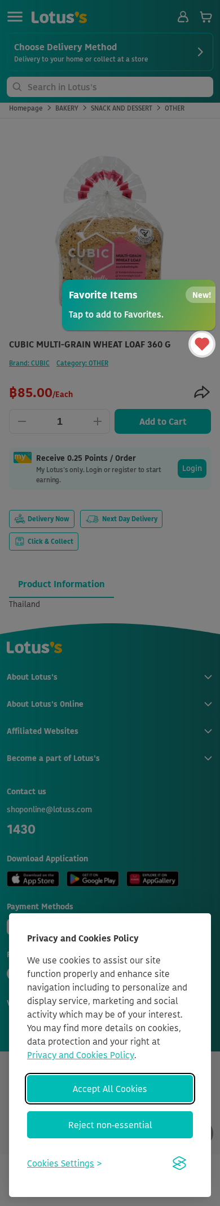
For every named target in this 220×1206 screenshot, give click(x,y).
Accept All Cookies (110, 1088)
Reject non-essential (110, 1124)
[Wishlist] (202, 344)
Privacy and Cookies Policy (80, 1055)
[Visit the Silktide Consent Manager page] (179, 1163)
